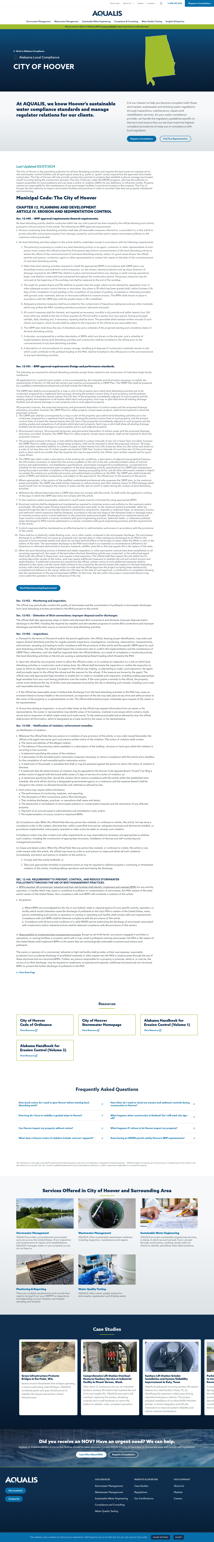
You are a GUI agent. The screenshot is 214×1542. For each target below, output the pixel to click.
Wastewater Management (66, 21)
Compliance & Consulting (126, 21)
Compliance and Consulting (110, 1504)
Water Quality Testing (152, 21)
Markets (178, 1492)
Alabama (28, 51)
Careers (140, 3)
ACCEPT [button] (178, 1537)
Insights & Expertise (175, 21)
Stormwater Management (38, 21)
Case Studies (141, 1485)
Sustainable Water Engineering (96, 21)
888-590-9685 (175, 3)
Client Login (115, 3)
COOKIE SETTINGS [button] (160, 1537)
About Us (127, 3)
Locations (151, 3)
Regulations (140, 1492)
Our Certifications (143, 1498)
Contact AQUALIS (108, 27)
